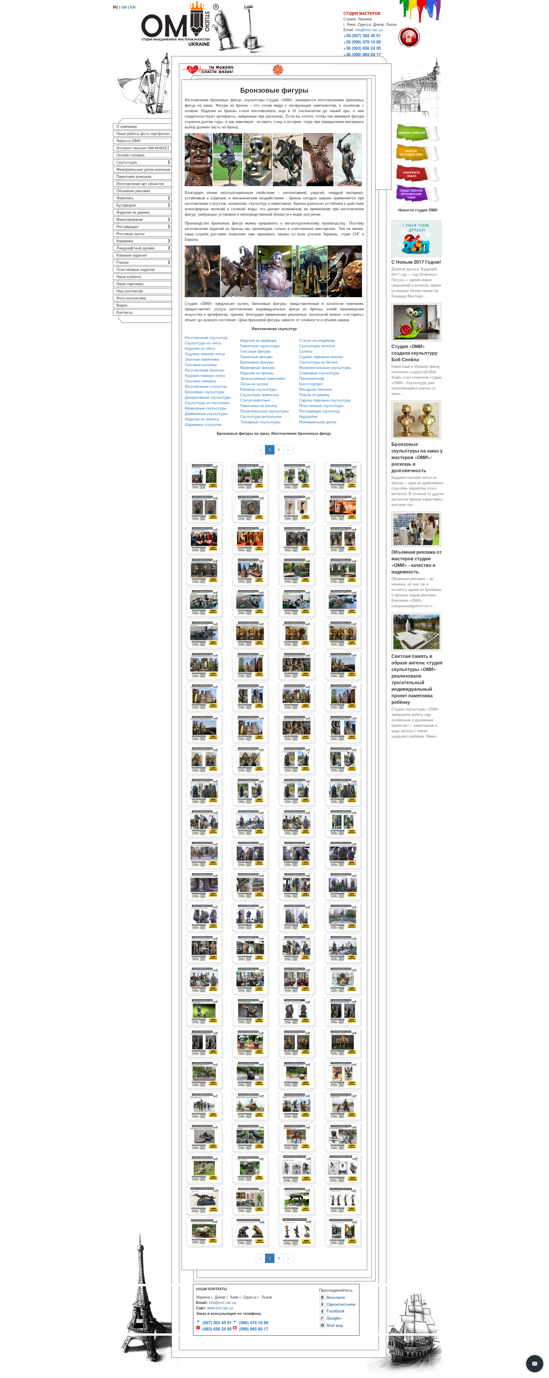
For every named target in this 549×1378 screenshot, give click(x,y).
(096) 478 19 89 (253, 1322)
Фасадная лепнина (315, 389)
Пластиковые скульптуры (321, 405)
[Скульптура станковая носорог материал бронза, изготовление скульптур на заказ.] (204, 1231)
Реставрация (127, 227)
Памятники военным (133, 176)
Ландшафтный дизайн (135, 248)
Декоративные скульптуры (208, 397)
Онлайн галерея (130, 155)
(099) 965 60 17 (253, 1329)
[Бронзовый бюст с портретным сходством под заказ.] (296, 1011)
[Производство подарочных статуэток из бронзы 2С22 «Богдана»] (204, 602)
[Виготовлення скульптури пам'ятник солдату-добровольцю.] (204, 948)
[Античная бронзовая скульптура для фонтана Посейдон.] (343, 979)
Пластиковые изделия (135, 269)
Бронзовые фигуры (256, 362)
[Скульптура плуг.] (204, 1200)
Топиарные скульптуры (260, 421)
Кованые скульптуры (258, 389)
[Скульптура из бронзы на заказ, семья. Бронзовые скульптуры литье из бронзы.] (204, 1105)
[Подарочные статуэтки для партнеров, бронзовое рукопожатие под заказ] (250, 979)
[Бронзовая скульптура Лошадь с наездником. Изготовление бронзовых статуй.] (296, 1137)
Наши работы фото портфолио (143, 134)
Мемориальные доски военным (143, 169)
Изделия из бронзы (256, 373)
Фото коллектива (131, 298)
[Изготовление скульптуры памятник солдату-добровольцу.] (250, 948)
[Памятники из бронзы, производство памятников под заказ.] (204, 1074)
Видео (121, 305)
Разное (122, 262)
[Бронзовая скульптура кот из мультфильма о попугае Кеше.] (250, 1042)
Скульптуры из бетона (318, 362)
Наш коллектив (129, 291)
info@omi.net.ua (368, 29)
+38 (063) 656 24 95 (362, 48)
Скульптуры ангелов (317, 345)
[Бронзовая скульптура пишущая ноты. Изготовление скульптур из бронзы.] (250, 1011)
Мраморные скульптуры (205, 408)
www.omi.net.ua (220, 1308)
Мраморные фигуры (257, 367)
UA (124, 7)
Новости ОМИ (128, 141)
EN (132, 7)
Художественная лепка (205, 375)
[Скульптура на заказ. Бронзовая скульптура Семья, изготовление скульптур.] (343, 1105)
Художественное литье (205, 353)
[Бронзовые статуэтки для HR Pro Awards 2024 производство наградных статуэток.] (296, 508)
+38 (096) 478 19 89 (362, 42)
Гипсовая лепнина (200, 381)
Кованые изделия (131, 255)
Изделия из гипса (200, 348)
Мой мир (334, 1325)
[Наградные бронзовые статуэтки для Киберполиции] (204, 759)
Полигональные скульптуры (264, 411)
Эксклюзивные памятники (262, 378)
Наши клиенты (128, 277)
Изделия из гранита (202, 419)
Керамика (124, 241)
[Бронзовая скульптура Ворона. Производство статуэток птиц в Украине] (250, 1137)
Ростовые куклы (130, 234)
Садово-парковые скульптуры (325, 400)
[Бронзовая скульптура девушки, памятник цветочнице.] (343, 1074)
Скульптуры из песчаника (207, 402)
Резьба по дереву (314, 394)
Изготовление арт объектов (140, 184)
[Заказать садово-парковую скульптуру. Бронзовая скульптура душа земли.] (204, 1011)
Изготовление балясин (204, 370)
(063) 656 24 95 (217, 1329)
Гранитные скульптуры (260, 345)
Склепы (305, 351)
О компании (126, 126)
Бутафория (126, 205)
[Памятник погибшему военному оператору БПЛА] (296, 476)
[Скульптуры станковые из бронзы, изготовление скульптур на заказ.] (296, 1231)
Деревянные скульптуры (206, 413)
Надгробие (308, 416)
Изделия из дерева (133, 212)
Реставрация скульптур (319, 411)
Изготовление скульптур (206, 337)
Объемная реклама (133, 191)
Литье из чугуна (254, 383)
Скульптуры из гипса (203, 343)
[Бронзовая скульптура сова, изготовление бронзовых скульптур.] (250, 1168)
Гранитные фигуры (256, 356)
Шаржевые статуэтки (203, 424)
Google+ (333, 1318)
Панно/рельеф (311, 378)
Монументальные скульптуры (325, 367)
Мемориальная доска (317, 421)
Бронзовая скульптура (204, 391)
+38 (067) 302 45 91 (362, 35)
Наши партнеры (129, 284)
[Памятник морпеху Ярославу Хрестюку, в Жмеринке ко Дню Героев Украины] (204, 476)
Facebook (335, 1311)
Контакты (124, 312)
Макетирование (129, 219)
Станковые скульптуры (319, 373)
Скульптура (126, 162)
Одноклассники (340, 1304)
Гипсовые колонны (201, 364)
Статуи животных (255, 400)
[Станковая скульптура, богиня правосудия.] (342, 1200)
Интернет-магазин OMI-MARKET (142, 148)
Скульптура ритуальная (261, 416)
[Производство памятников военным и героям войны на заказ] (204, 822)
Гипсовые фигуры (255, 351)
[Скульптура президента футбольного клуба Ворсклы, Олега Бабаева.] (250, 1200)
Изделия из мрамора (258, 340)
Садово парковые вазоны (321, 356)
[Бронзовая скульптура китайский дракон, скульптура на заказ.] (343, 1231)
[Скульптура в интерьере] (296, 1168)
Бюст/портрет (311, 383)
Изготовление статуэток (205, 386)
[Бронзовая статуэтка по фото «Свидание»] (296, 1042)
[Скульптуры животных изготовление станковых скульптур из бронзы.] (250, 1231)
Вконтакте (335, 1297)
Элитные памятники (202, 359)
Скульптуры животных (259, 394)
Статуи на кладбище (317, 340)
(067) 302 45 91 (217, 1322)
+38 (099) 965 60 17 (362, 54)
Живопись (125, 198)
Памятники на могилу (258, 405)
